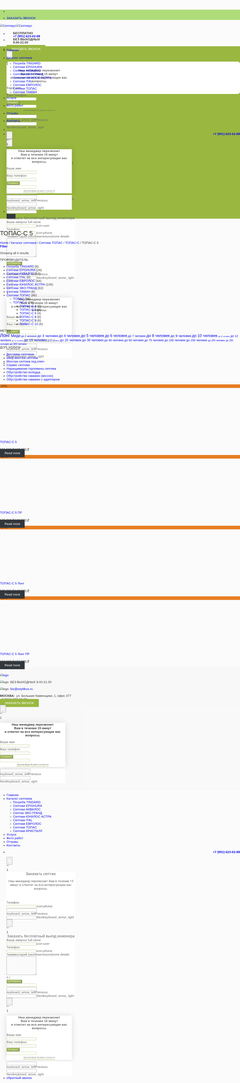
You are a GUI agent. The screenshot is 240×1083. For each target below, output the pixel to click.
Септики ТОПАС (25, 88)
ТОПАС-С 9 (28, 320)
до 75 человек (154, 340)
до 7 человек (137, 336)
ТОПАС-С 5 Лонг (12, 583)
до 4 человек (69, 336)
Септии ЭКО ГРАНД (27, 813)
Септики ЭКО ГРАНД (28, 74)
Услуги (11, 98)
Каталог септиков (19, 57)
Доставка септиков (20, 354)
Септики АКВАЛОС (27, 70)
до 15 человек (35, 340)
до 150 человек (196, 340)
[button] (4, 246)
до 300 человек (18, 344)
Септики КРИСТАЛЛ (27, 831)
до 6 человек (116, 336)
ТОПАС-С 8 (28, 317)
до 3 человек (47, 336)
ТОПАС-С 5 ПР (11, 512)
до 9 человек (181, 336)
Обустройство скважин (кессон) (30, 376)
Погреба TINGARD (26, 63)
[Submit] (11, 216)
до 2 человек (29, 336)
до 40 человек (114, 340)
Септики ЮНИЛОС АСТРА (32, 77)
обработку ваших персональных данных (39, 112)
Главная (12, 50)
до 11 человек (224, 336)
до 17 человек (53, 341)
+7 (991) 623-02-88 (26, 36)
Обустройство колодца (23, 372)
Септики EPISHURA (27, 67)
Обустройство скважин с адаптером (33, 379)
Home (4, 242)
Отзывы (12, 113)
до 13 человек (17, 341)
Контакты (13, 121)
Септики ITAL (22, 81)
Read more (12, 453)
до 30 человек (93, 340)
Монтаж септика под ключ (25, 361)
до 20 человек (70, 340)
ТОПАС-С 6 (28, 313)
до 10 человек (204, 335)
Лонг (5, 335)
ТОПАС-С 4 (28, 306)
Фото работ (15, 105)
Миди (15, 336)
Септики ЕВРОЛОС (27, 85)
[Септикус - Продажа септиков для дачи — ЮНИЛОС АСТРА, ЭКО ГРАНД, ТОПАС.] (16, 25)
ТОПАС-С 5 (28, 309)
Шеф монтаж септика (22, 358)
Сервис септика (18, 365)
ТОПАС (18, 299)
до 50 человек (134, 340)
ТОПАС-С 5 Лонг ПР (15, 654)
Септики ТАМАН (25, 92)
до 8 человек (158, 335)
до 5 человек (92, 335)
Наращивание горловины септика (31, 368)
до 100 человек (175, 340)
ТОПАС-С (72, 242)
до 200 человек (216, 340)
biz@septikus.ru (21, 689)
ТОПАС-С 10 (29, 324)
